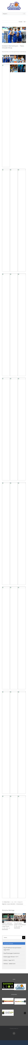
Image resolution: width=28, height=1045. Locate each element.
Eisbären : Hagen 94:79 (9, 960)
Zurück (20, 21)
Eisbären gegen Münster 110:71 (11, 956)
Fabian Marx (7, 902)
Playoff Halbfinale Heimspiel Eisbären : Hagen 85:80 (7, 924)
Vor (24, 21)
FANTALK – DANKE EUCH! (9, 963)
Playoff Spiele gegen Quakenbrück (12, 953)
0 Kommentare (19, 904)
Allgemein (4, 904)
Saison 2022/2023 (11, 904)
